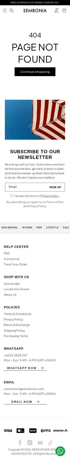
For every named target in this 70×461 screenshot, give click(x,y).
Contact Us (12, 259)
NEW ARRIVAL (9, 227)
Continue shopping (35, 71)
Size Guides (12, 283)
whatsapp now (22, 368)
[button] (5, 10)
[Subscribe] (55, 187)
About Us (10, 294)
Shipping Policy (14, 330)
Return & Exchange (17, 325)
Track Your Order (15, 264)
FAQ (7, 253)
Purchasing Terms (16, 336)
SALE (66, 227)
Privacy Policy (13, 319)
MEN (39, 227)
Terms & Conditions (18, 314)
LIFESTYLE (52, 227)
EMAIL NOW (21, 401)
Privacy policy (50, 196)
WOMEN (27, 227)
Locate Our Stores (16, 289)
